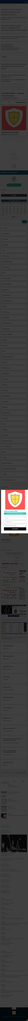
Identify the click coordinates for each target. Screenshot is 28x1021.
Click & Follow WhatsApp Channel (15, 513)
